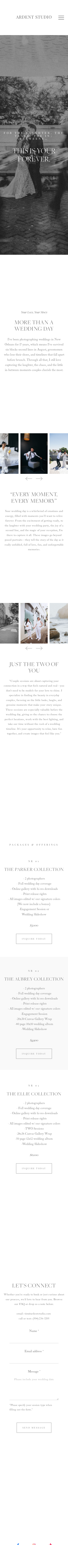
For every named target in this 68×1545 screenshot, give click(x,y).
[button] (61, 18)
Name (33, 1331)
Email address (33, 1351)
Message (33, 1371)
